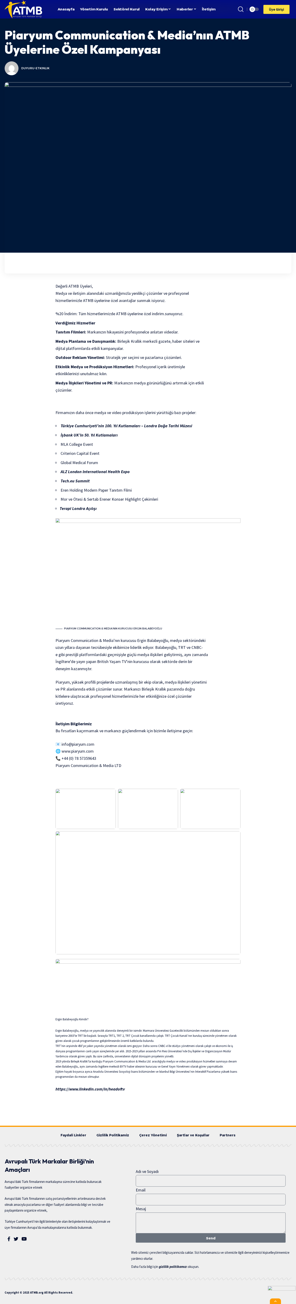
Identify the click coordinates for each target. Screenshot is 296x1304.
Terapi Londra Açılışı (78, 508)
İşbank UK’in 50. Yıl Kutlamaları (89, 435)
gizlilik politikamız (172, 1266)
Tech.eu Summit (75, 481)
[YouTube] (24, 1239)
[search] (241, 9)
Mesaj (141, 1208)
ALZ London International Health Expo (95, 471)
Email (140, 1190)
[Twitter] (16, 1239)
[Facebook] (9, 1239)
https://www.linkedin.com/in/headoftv (90, 1089)
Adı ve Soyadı (147, 1171)
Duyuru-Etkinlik (35, 68)
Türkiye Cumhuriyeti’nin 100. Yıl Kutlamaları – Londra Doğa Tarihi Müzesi (126, 425)
